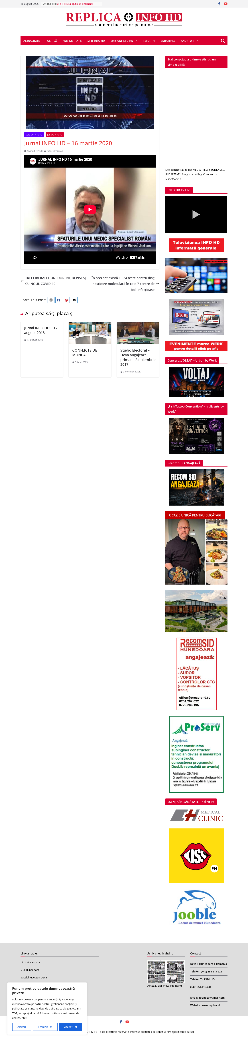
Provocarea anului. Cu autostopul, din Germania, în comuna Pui (70, 5)
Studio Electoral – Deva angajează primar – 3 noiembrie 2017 (138, 357)
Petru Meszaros (55, 151)
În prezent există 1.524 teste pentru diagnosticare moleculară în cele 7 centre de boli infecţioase (123, 284)
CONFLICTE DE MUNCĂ (84, 352)
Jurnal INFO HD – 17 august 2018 (40, 330)
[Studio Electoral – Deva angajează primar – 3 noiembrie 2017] (138, 325)
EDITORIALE (168, 40)
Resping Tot (45, 1027)
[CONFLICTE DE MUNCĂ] (90, 325)
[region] (47, 1008)
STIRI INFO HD (96, 40)
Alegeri (21, 1027)
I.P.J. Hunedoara (30, 970)
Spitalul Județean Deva (34, 977)
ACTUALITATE (31, 40)
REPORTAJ (149, 40)
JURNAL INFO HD (54, 134)
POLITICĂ (51, 40)
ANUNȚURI (187, 40)
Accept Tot (70, 1027)
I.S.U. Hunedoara (30, 962)
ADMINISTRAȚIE (72, 40)
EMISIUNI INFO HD (122, 40)
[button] (135, 40)
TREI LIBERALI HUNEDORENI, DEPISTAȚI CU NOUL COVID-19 (56, 281)
